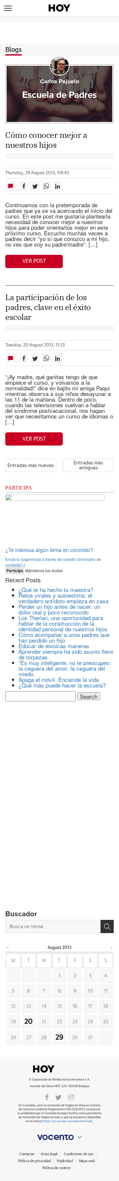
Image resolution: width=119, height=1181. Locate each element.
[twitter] (58, 1097)
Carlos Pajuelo (59, 82)
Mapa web (87, 1161)
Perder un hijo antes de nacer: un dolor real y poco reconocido (59, 609)
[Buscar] (107, 926)
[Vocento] (59, 1137)
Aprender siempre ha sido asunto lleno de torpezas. (66, 654)
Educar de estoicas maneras (54, 646)
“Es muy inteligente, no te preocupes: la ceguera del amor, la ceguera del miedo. (65, 668)
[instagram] (71, 1097)
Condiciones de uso (78, 1154)
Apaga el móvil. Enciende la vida (59, 679)
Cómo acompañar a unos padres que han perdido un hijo (64, 637)
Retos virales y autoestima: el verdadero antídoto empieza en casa (63, 598)
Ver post (34, 261)
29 (59, 1037)
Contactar (27, 1154)
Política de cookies (56, 1168)
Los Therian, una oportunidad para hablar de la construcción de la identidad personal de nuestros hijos (63, 623)
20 (28, 1021)
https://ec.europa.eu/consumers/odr (67, 1121)
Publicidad (64, 1161)
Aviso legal (49, 1154)
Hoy (59, 1069)
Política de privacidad (34, 1161)
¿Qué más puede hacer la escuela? (62, 685)
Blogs (13, 50)
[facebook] (47, 1097)
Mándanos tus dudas (34, 570)
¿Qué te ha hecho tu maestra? (56, 589)
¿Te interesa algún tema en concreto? (49, 550)
